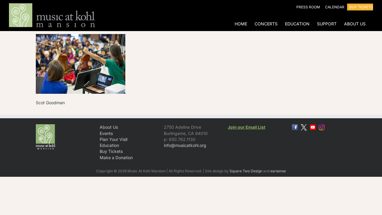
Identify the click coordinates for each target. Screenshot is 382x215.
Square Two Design (245, 171)
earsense (278, 171)
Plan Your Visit (114, 139)
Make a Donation (116, 157)
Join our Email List (246, 127)
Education (109, 145)
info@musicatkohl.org (185, 145)
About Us (109, 127)
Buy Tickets (111, 151)
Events (106, 133)
